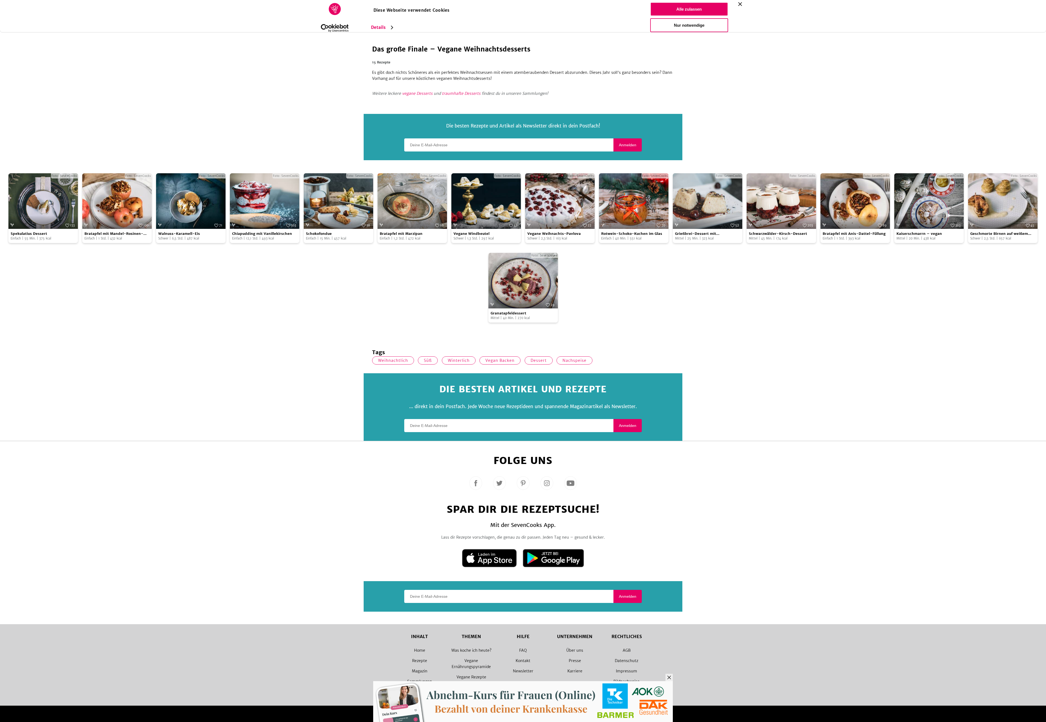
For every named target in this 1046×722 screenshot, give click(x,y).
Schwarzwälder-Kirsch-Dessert (778, 233)
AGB (627, 650)
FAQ (523, 650)
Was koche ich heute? (471, 650)
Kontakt (523, 660)
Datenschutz (626, 660)
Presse (575, 660)
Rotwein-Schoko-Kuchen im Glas (631, 233)
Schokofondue (319, 233)
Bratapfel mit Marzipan (401, 233)
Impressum (626, 671)
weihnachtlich (393, 360)
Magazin (419, 671)
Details (378, 27)
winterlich (459, 360)
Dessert (539, 360)
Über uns (574, 650)
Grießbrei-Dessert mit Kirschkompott (695, 233)
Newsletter (523, 671)
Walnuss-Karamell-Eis (179, 233)
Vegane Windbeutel (471, 233)
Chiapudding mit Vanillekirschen (262, 233)
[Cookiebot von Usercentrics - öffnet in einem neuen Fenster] (334, 28)
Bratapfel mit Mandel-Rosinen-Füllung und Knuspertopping (113, 233)
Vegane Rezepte (471, 677)
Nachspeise (574, 360)
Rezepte (419, 660)
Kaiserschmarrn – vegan (919, 233)
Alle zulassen (689, 9)
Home (419, 650)
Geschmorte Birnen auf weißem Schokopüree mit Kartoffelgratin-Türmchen (1001, 233)
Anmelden (627, 145)
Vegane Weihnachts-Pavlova (554, 233)
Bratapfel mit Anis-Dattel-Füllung (854, 233)
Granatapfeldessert (508, 313)
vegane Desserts (417, 93)
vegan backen (500, 360)
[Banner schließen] (740, 4)
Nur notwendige (689, 25)
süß (428, 360)
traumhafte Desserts (461, 93)
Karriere (574, 671)
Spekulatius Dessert (29, 233)
